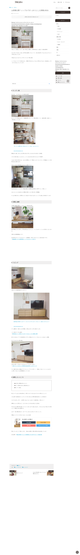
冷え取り (59, 39)
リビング (59, 80)
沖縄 (57, 49)
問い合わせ (67, 2)
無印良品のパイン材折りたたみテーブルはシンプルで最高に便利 (25, 333)
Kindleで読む (29, 422)
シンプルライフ (18, 467)
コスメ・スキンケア (61, 41)
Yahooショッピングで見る (43, 425)
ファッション (60, 31)
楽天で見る (29, 425)
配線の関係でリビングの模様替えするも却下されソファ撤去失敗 (29, 434)
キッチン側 (60, 76)
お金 (58, 34)
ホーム (11, 7)
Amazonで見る (43, 422)
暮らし (55, 2)
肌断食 (59, 44)
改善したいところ (61, 82)
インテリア (25, 467)
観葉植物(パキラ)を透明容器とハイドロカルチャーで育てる (24, 239)
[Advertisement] (31, 72)
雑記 (57, 47)
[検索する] (69, 8)
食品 (58, 26)
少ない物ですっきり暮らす (27, 419)
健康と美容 (60, 2)
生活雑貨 (59, 28)
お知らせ (58, 55)
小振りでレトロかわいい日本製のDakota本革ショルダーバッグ (24, 365)
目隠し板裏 (60, 78)
